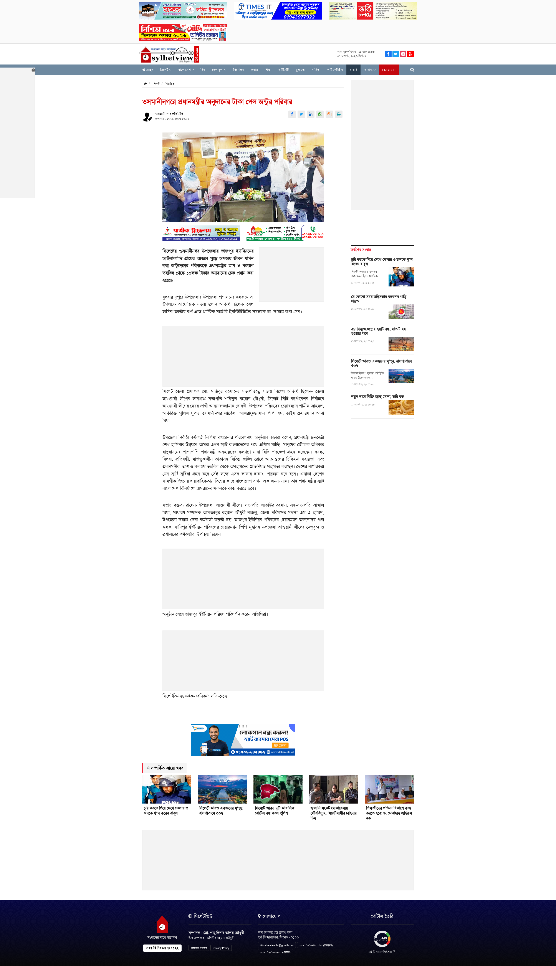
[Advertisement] (291, 277)
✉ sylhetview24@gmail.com (276, 945)
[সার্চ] (412, 69)
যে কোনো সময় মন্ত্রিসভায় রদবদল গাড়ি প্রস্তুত (378, 299)
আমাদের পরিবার (199, 948)
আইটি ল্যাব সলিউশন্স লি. (382, 952)
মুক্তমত (300, 70)
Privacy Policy (221, 948)
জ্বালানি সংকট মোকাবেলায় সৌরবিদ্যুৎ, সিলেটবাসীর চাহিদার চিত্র (334, 813)
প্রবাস (254, 70)
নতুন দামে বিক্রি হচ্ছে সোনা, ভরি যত (377, 396)
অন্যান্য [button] (368, 70)
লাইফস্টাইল (335, 70)
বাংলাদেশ (185, 70)
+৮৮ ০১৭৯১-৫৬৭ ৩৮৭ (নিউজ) (275, 952)
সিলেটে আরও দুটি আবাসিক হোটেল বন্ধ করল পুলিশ (274, 811)
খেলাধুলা (218, 70)
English (388, 70)
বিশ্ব (202, 70)
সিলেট (164, 70)
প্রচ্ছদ (149, 70)
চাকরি (353, 70)
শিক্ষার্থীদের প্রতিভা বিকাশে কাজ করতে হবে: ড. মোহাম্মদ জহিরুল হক (389, 813)
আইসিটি (283, 70)
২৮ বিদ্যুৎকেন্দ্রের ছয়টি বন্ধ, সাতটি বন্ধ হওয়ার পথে (378, 331)
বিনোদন (238, 70)
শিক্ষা (268, 70)
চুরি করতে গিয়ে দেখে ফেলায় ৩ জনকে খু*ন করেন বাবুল (382, 261)
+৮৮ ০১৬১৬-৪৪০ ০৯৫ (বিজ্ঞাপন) (316, 945)
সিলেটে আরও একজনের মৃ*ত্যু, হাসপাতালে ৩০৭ (381, 363)
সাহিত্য (316, 70)
